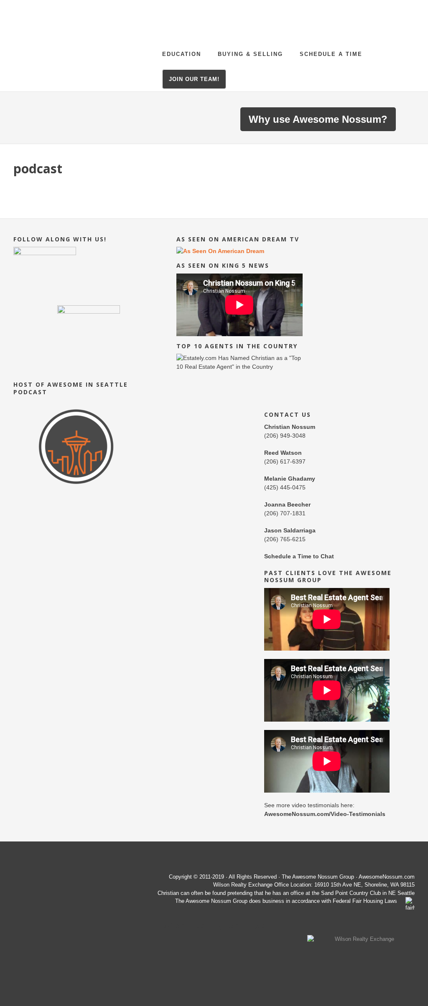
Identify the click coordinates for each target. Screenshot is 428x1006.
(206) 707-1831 (285, 513)
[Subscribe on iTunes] (76, 491)
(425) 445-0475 (285, 487)
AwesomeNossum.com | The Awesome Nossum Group (97, 27)
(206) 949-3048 (285, 435)
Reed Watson (283, 452)
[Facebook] (88, 301)
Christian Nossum (289, 426)
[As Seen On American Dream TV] (220, 251)
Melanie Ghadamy (289, 478)
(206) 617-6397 (285, 461)
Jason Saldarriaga (290, 530)
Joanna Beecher (287, 504)
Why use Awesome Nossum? (318, 119)
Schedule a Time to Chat (299, 556)
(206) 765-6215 (285, 539)
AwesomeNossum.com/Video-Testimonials (324, 814)
